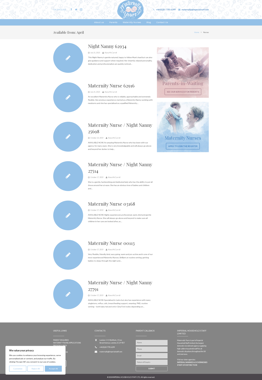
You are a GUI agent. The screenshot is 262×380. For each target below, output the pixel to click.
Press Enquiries (60, 346)
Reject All (36, 368)
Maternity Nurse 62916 (111, 85)
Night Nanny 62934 (107, 46)
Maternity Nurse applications (67, 343)
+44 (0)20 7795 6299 (166, 9)
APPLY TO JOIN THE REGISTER (182, 146)
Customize (17, 368)
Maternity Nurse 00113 (111, 243)
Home (196, 32)
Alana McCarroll (111, 53)
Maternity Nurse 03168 (111, 204)
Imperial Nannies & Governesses (192, 362)
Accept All (53, 368)
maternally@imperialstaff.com (195, 9)
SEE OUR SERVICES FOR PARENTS (183, 92)
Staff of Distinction (187, 365)
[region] (35, 360)
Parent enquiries (61, 340)
